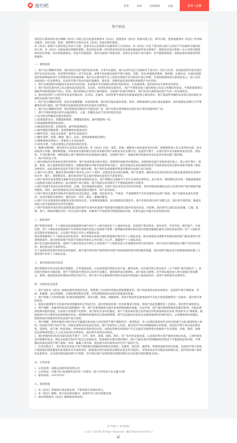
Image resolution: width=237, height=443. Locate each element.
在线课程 (155, 5)
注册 (198, 5)
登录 (190, 5)
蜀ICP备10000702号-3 (139, 431)
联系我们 (125, 426)
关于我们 (112, 426)
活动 (139, 5)
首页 (126, 5)
